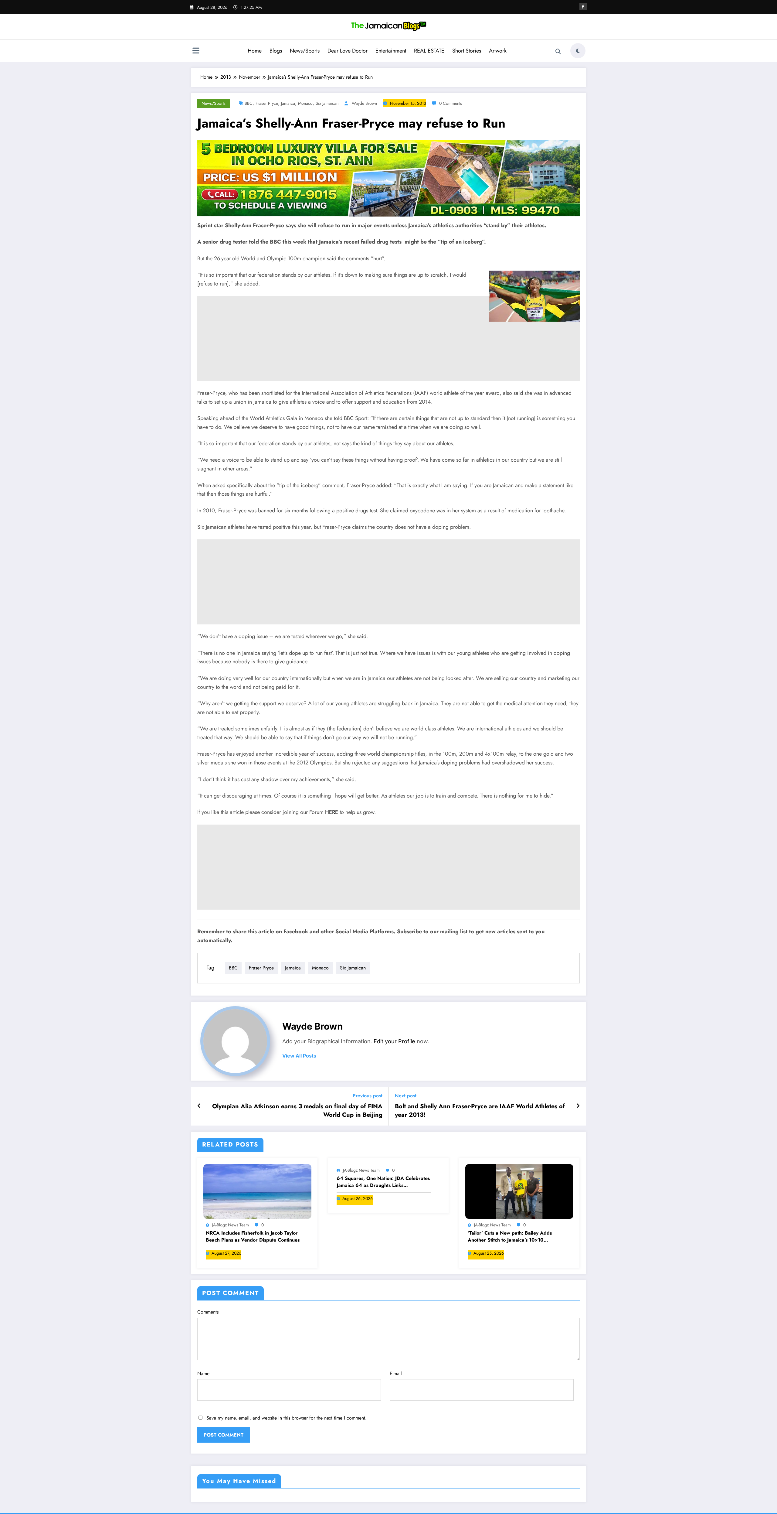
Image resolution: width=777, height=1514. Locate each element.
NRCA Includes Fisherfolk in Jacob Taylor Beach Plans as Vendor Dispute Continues (253, 1236)
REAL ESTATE (429, 51)
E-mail (396, 1373)
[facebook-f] (583, 6)
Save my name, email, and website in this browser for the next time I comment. (286, 1417)
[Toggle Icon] (195, 51)
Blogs (276, 51)
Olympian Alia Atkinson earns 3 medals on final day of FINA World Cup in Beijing (297, 1110)
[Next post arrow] (578, 1106)
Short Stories (466, 51)
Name (203, 1373)
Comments (208, 1311)
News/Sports (305, 51)
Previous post (367, 1096)
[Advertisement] (388, 364)
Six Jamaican (327, 103)
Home (255, 51)
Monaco (305, 103)
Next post (405, 1096)
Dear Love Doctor (347, 51)
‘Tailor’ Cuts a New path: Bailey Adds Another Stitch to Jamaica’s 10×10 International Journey (510, 1236)
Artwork (498, 51)
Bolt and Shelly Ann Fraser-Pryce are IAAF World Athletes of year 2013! (480, 1110)
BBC (249, 103)
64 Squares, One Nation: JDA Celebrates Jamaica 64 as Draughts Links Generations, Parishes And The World (383, 1182)
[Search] (558, 51)
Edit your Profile (394, 1041)
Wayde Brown (364, 103)
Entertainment (390, 51)
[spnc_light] (577, 50)
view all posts (299, 1056)
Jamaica (288, 103)
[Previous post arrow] (199, 1106)
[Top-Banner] (388, 177)
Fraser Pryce (267, 103)
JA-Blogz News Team (230, 1225)
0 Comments (450, 103)
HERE (331, 812)
